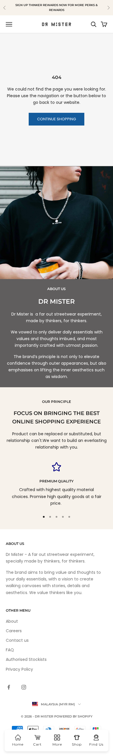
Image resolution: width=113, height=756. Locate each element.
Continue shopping (56, 119)
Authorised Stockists (26, 659)
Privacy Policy (19, 669)
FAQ (10, 650)
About (12, 621)
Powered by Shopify (73, 716)
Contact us (17, 640)
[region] (56, 484)
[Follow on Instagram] (24, 687)
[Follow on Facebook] (9, 687)
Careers (14, 631)
